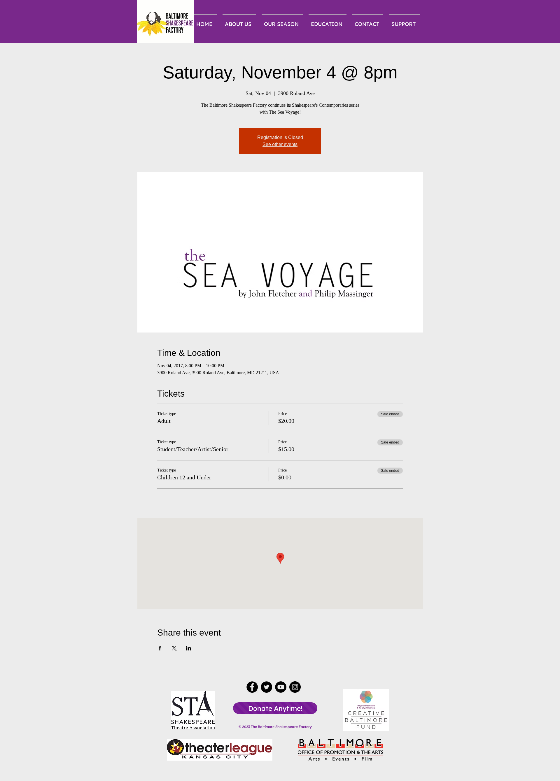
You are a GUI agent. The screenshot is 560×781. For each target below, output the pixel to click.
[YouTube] (280, 687)
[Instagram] (295, 687)
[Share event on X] (174, 648)
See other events (280, 144)
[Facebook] (252, 687)
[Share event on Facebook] (160, 648)
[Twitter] (266, 687)
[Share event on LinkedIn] (188, 648)
